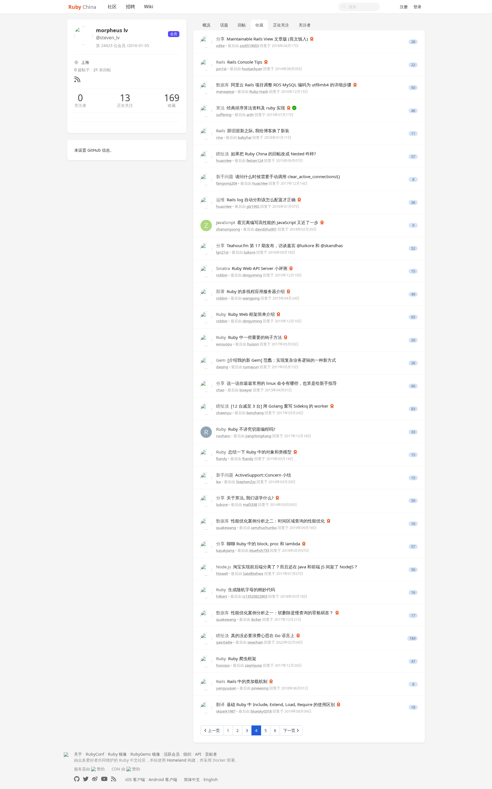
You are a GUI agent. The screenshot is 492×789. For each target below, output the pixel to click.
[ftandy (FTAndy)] (206, 454)
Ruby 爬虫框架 (236, 658)
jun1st (221, 68)
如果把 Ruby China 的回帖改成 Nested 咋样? (266, 153)
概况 (206, 25)
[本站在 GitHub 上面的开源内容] (76, 779)
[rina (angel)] (206, 133)
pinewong (259, 688)
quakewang (226, 527)
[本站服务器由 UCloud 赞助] (93, 769)
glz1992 (253, 206)
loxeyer (245, 390)
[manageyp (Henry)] (206, 87)
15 (413, 271)
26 (413, 363)
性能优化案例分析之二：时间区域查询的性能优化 (271, 521)
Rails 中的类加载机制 (242, 681)
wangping (251, 298)
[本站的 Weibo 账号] (95, 779)
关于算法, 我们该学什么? (245, 498)
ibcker (256, 619)
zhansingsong (228, 229)
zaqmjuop (253, 665)
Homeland (176, 760)
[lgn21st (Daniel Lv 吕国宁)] (206, 248)
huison (253, 344)
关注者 (80, 105)
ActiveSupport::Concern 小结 (253, 475)
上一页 (213, 730)
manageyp (225, 91)
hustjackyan (252, 68)
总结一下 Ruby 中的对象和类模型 (254, 452)
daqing (222, 366)
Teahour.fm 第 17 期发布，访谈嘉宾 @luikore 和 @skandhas (279, 245)
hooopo (223, 665)
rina (219, 137)
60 (413, 386)
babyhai (244, 137)
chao (220, 390)
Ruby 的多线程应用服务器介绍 (251, 291)
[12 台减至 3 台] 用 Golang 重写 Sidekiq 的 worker (272, 406)
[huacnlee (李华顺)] (206, 156)
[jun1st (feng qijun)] (206, 64)
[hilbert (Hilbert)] (206, 592)
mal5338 (250, 504)
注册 (404, 6)
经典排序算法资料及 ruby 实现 (251, 108)
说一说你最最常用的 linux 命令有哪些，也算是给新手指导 (276, 383)
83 (413, 408)
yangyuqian (226, 688)
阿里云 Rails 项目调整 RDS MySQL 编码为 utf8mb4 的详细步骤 (284, 85)
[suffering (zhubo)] (206, 110)
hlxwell (222, 573)
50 (413, 87)
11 (413, 133)
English (211, 779)
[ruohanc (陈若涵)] (206, 431)
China (82, 6)
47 (413, 661)
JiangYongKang (258, 435)
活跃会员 (172, 754)
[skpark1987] (206, 706)
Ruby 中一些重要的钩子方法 (249, 337)
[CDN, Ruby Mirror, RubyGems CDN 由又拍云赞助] (128, 769)
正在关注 (125, 105)
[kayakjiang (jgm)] (206, 546)
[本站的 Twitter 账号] (86, 779)
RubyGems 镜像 (145, 754)
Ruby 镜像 (117, 754)
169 (171, 97)
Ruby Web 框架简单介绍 (246, 314)
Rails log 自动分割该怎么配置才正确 (256, 199)
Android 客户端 (163, 779)
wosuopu (224, 344)
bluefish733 (259, 550)
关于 (78, 754)
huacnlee (223, 160)
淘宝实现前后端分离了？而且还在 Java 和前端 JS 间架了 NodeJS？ (287, 567)
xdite (220, 45)
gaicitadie (224, 642)
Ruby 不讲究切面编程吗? (245, 429)
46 (413, 110)
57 (413, 156)
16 (413, 523)
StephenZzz (246, 481)
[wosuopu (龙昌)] (206, 339)
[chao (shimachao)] (206, 385)
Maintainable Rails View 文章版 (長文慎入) (262, 39)
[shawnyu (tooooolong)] (206, 408)
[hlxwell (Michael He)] (206, 569)
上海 (85, 62)
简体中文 (192, 779)
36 (413, 202)
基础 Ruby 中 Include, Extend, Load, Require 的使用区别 (276, 704)
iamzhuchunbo (264, 527)
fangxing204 (226, 183)
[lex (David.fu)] (206, 477)
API (198, 754)
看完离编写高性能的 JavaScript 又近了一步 (267, 222)
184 (412, 638)
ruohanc (223, 435)
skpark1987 (225, 711)
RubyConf (95, 754)
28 (413, 41)
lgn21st (222, 252)
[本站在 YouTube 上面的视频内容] (104, 779)
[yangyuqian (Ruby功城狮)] (206, 684)
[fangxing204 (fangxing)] (206, 179)
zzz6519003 (249, 45)
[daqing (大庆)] (206, 362)
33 (413, 432)
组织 (187, 754)
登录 (417, 6)
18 (413, 707)
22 (413, 64)
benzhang (255, 412)
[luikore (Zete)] (206, 500)
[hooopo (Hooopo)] (206, 661)
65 (413, 317)
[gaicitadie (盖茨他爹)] (206, 638)
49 (413, 294)
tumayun (251, 366)
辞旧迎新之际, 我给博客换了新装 (252, 130)
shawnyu (223, 412)
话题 (224, 25)
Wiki (148, 6)
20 (413, 340)
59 (413, 500)
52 (413, 248)
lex (218, 481)
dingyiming (252, 275)
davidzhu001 (266, 229)
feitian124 (255, 160)
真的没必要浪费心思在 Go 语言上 (256, 635)
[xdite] (206, 41)
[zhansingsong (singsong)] (206, 225)
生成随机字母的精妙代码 (245, 589)
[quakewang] (206, 523)
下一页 (289, 730)
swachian (255, 642)
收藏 (172, 105)
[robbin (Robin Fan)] (206, 271)
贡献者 (211, 754)
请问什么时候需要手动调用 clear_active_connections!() (278, 176)
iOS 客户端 (135, 779)
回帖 (242, 25)
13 (125, 97)
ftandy (221, 458)
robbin (221, 275)
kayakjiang (225, 550)
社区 (112, 6)
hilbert (221, 596)
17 (413, 615)
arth (250, 114)
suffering (223, 114)
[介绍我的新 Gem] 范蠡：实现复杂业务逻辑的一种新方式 (276, 360)
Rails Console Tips (239, 62)
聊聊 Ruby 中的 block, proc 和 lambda (258, 543)
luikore (249, 252)
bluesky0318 (261, 711)
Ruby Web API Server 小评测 (252, 268)
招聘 (130, 6)
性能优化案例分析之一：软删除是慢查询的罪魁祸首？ (275, 612)
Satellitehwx (253, 573)
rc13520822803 (254, 596)
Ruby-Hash (258, 91)
